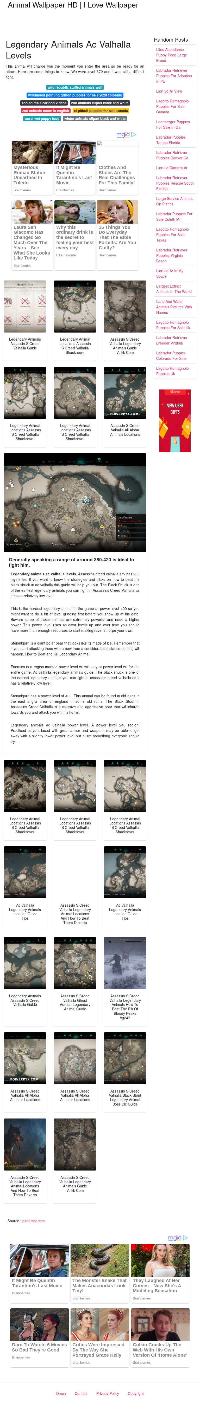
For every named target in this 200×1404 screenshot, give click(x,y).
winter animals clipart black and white (95, 118)
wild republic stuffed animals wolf (75, 87)
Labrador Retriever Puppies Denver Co (172, 155)
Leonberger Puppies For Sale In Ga (173, 124)
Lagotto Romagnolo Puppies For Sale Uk (173, 325)
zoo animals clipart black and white (99, 102)
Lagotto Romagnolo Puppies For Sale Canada (172, 106)
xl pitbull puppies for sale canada (101, 110)
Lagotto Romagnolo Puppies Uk (172, 371)
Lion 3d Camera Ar (172, 167)
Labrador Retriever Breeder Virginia (172, 340)
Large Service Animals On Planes (174, 201)
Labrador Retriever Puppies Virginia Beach (172, 255)
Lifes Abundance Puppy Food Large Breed (171, 55)
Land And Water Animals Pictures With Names (174, 307)
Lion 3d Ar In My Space (169, 273)
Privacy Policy (107, 1393)
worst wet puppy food (41, 118)
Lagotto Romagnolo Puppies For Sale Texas (172, 234)
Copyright (136, 1393)
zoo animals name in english (45, 110)
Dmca (61, 1393)
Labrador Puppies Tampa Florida (171, 139)
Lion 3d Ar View (169, 91)
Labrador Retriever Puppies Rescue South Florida (175, 183)
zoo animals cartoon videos (44, 102)
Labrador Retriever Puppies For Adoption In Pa (174, 76)
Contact (81, 1393)
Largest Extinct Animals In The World (174, 288)
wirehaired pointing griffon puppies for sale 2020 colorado (75, 95)
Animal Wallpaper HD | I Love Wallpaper (73, 4)
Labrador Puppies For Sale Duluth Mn (174, 216)
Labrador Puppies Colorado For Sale (171, 355)
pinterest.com (33, 1220)
